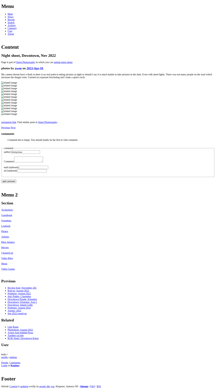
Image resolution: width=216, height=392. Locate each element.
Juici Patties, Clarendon (19, 296)
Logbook (5, 226)
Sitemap (84, 386)
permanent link (8, 122)
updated (24, 386)
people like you (46, 386)
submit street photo (63, 62)
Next (13, 127)
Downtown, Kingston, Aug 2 (22, 302)
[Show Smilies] (44, 161)
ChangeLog (7, 253)
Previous (5, 127)
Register (15, 365)
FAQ (92, 386)
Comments (14, 362)
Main (10, 14)
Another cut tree (16, 335)
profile (4, 357)
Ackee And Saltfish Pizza (20, 332)
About (11, 34)
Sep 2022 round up (17, 313)
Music (4, 263)
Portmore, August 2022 (19, 293)
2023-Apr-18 (35, 68)
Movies (5, 247)
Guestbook (6, 215)
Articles (5, 236)
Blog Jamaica (8, 242)
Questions (6, 220)
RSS (99, 386)
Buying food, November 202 (22, 287)
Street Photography (25, 62)
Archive (12, 25)
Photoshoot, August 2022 (20, 329)
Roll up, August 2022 (18, 290)
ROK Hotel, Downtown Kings (23, 338)
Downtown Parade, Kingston (22, 299)
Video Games (8, 269)
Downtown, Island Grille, (20, 305)
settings (13, 357)
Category (12, 28)
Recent (11, 19)
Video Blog (7, 258)
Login (4, 365)
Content (13, 386)
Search (11, 22)
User (10, 31)
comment (8, 148)
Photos (4, 231)
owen (18, 68)
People (4, 362)
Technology (7, 209)
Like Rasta (13, 327)
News (10, 17)
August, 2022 (14, 310)
